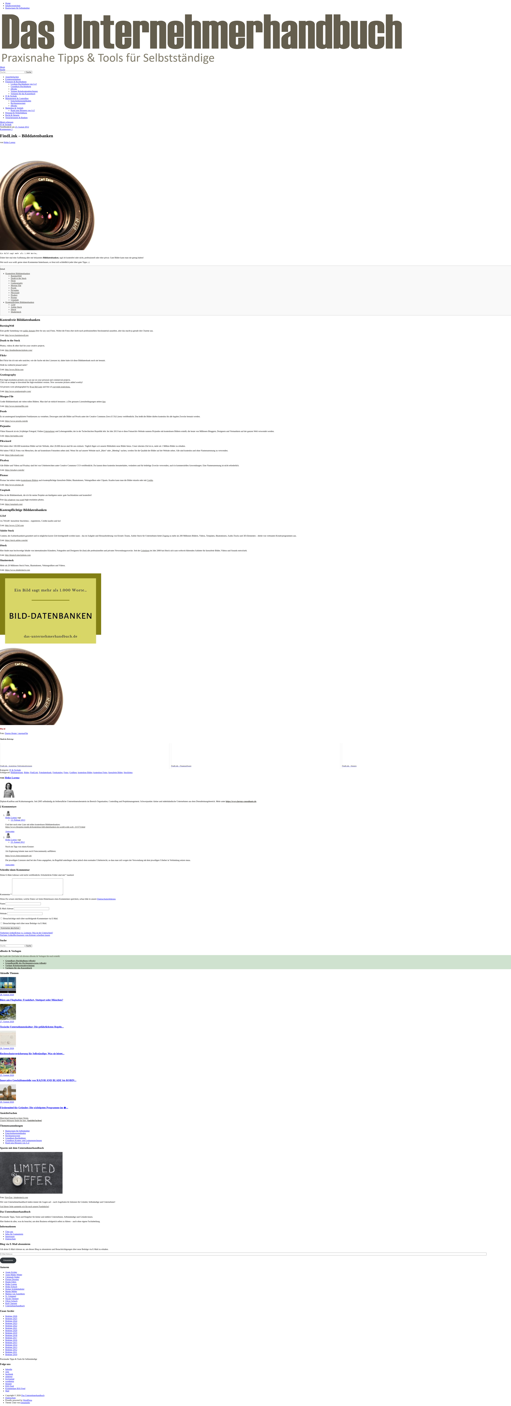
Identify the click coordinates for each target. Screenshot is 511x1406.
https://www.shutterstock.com (17, 570)
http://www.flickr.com (14, 369)
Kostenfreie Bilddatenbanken (17, 273)
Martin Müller (11, 1291)
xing (7, 1372)
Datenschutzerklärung (106, 899)
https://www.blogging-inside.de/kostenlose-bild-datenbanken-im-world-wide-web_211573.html (45, 827)
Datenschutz (10, 1239)
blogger (8, 1384)
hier (103, 401)
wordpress (9, 1381)
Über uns (9, 1232)
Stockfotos (128, 772)
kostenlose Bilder (85, 772)
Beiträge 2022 (11, 1326)
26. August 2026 (7, 1048)
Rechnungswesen (18, 103)
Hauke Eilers (10, 1282)
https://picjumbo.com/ (14, 436)
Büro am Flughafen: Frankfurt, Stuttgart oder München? (31, 999)
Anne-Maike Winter (13, 1275)
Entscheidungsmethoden (21, 101)
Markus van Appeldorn (15, 1294)
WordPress (27, 1400)
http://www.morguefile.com (16, 406)
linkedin (8, 1369)
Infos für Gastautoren (14, 1234)
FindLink (34, 772)
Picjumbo (15, 290)
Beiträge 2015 (11, 1342)
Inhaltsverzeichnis (12, 6)
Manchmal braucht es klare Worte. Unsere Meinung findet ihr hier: (21, 1119)
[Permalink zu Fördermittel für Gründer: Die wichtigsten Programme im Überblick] (8, 1099)
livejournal (9, 1379)
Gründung (145, 550)
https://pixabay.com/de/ (14, 470)
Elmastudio (25, 1402)
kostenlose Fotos (100, 772)
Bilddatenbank (17, 772)
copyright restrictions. (61, 387)
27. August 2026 (7, 1021)
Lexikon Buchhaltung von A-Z (24, 84)
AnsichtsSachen (12, 77)
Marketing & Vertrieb (14, 108)
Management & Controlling (16, 98)
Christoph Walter (12, 1277)
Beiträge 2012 (11, 1350)
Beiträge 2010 (11, 1354)
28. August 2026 (7, 995)
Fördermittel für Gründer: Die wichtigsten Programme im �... (34, 1107)
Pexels (13, 288)
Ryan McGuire (36, 387)
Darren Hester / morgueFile (16, 733)
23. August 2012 (22, 127)
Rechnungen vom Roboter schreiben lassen (25, 935)
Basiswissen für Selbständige (17, 8)
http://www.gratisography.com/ (18, 391)
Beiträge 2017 (11, 1338)
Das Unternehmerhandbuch (32, 1395)
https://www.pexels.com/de (16, 421)
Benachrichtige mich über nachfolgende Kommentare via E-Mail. (30, 918)
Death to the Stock (18, 278)
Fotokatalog (58, 772)
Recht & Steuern (12, 115)
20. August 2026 (7, 1102)
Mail (7, 1391)
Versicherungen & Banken (16, 117)
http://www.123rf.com (14, 525)
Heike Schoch (11, 1287)
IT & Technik (11, 96)
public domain (29, 331)
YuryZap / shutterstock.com (16, 1197)
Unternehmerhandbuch (15, 1306)
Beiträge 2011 (11, 1352)
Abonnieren (8, 1260)
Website (3, 913)
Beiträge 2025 (11, 1318)
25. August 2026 (7, 1075)
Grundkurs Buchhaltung (21, 86)
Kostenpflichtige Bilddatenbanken (19, 302)
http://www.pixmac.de (14, 485)
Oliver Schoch (11, 1301)
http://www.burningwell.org (16, 335)
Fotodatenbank (45, 772)
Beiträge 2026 (11, 1316)
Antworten (9, 831)
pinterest (8, 1376)
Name (2, 903)
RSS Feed (9, 1386)
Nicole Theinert (11, 1298)
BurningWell (16, 276)
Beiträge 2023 (11, 1323)
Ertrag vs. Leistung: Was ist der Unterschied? (26, 933)
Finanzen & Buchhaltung (15, 82)
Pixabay (14, 295)
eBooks (14, 89)
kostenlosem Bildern (29, 480)
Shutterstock (16, 312)
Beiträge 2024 (11, 1321)
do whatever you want (14, 500)
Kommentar (6, 894)
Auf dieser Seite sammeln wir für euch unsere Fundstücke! (24, 1206)
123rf (13, 305)
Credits (150, 480)
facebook (9, 1374)
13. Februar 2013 (18, 820)
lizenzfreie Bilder (115, 772)
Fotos (66, 772)
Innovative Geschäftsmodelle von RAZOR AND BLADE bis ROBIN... (38, 1080)
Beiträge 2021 (11, 1328)
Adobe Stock (16, 307)
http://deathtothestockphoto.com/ (18, 350)
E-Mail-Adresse (6, 908)
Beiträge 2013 (11, 1347)
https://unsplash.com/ (14, 504)
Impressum (10, 1236)
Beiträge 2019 (11, 1333)
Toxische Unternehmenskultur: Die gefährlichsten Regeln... (32, 1026)
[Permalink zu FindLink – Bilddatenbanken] (80, 249)
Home (8, 3)
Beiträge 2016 (11, 1340)
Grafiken (73, 772)
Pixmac (14, 297)
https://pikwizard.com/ (14, 455)
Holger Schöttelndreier (14, 1289)
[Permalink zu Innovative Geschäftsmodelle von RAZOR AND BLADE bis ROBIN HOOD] (8, 1073)
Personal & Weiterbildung (16, 113)
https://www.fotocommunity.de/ (18, 856)
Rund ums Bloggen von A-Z (23, 110)
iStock (13, 309)
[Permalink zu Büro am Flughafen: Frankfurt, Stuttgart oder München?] (8, 992)
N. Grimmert (10, 1296)
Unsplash (15, 300)
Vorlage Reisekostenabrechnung (24, 91)
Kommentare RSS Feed (15, 1388)
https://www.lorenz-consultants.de (241, 801)
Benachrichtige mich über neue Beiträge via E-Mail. (25, 923)
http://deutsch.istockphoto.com (18, 555)
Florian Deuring (12, 1279)
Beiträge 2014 (11, 1345)
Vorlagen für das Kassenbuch (23, 94)
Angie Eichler (11, 1272)
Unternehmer (49, 431)
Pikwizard (15, 293)
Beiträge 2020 (11, 1330)
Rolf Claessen (11, 1303)
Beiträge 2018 (11, 1335)
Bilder (26, 772)
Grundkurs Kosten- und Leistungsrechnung (23, 1140)
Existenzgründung (13, 79)
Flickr (13, 281)
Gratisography (17, 283)
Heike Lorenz (9, 142)
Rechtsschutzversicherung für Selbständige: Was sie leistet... (32, 1053)
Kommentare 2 (6, 129)
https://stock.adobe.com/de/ (16, 540)
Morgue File (16, 285)
